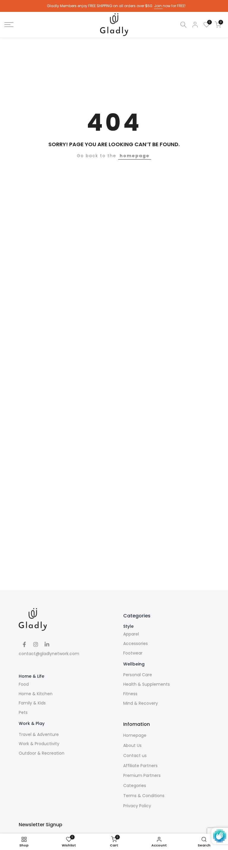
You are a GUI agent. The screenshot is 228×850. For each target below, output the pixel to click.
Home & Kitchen (36, 694)
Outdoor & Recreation (41, 753)
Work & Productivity (39, 744)
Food (24, 684)
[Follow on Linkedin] (47, 644)
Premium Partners (142, 775)
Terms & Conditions (143, 796)
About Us (132, 745)
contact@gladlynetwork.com (49, 654)
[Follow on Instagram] (35, 644)
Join (158, 5)
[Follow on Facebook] (24, 644)
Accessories (135, 643)
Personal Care (137, 675)
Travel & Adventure (39, 734)
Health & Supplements (146, 684)
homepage (135, 156)
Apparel (131, 634)
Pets (23, 712)
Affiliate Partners (140, 766)
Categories (134, 786)
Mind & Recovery (140, 703)
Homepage (134, 735)
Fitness (130, 694)
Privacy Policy (137, 806)
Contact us (135, 755)
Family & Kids (32, 703)
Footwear (132, 653)
